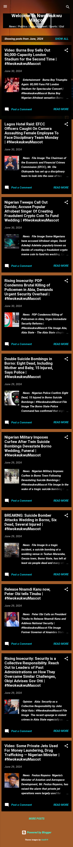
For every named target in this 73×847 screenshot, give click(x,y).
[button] (66, 51)
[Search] (68, 7)
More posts (36, 818)
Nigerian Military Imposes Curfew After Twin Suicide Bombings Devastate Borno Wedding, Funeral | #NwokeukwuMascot (27, 446)
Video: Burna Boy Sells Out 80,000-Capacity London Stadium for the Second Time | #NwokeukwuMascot (30, 57)
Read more (61, 109)
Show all (62, 38)
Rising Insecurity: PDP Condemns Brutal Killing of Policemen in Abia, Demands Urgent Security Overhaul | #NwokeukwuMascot (28, 289)
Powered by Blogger (38, 832)
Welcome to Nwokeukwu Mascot (36, 18)
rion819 (44, 840)
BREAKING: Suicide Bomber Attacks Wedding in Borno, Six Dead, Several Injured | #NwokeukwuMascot (30, 522)
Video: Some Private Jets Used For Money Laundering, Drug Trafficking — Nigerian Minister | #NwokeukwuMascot (32, 753)
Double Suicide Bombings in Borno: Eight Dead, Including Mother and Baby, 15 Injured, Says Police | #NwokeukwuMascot (28, 368)
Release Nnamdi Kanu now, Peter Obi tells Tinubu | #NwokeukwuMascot (27, 593)
